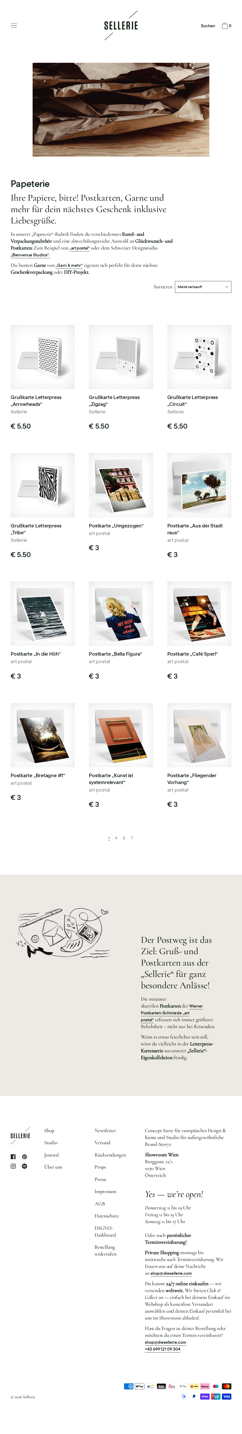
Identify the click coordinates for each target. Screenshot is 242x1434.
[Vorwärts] (132, 837)
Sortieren (163, 287)
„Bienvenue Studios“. (30, 255)
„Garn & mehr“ (69, 265)
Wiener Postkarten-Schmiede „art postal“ (172, 1013)
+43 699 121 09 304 (162, 1349)
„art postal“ (79, 248)
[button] (208, 26)
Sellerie (19, 411)
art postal (99, 533)
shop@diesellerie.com (171, 1273)
